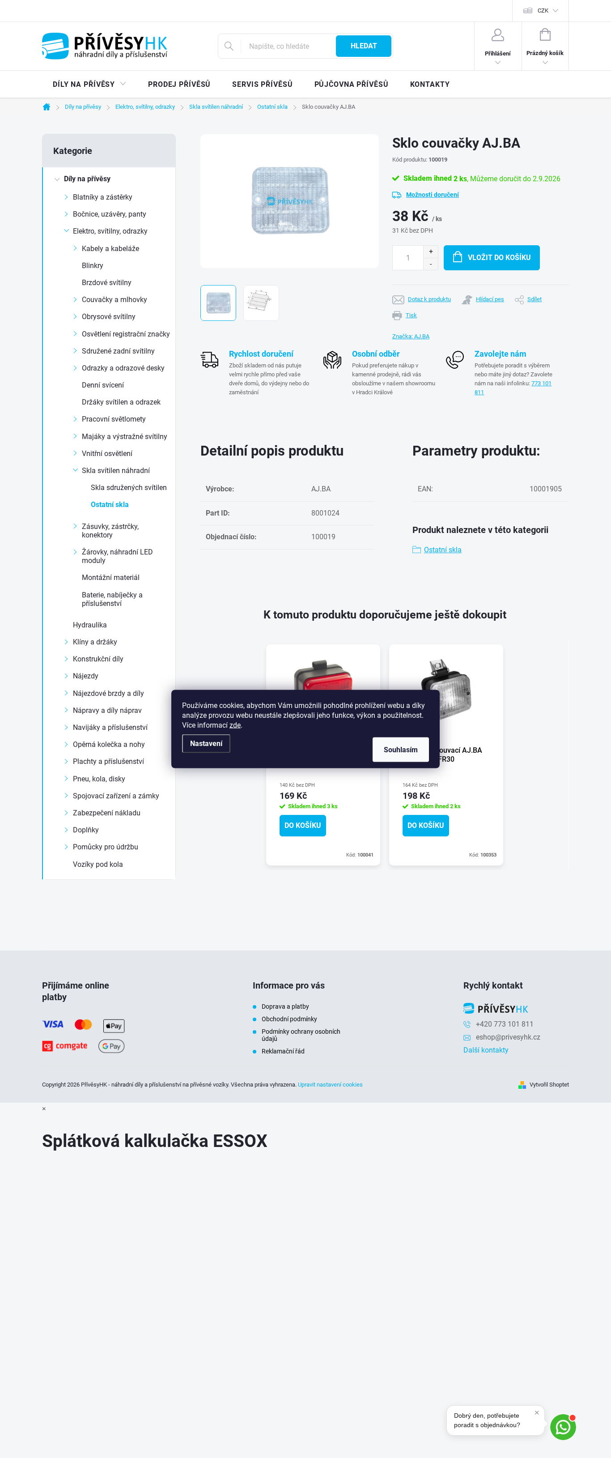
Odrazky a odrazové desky (123, 368)
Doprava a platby (285, 1006)
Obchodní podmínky (289, 1019)
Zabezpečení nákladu (106, 813)
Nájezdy (85, 676)
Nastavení (206, 743)
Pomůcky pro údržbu (105, 847)
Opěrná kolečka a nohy (109, 744)
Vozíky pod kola (98, 864)
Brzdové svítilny (107, 282)
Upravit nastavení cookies (330, 1084)
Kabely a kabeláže (110, 248)
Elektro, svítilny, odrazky (110, 231)
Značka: (410, 336)
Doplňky (86, 830)
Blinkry (92, 265)
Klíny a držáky (95, 642)
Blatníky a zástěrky (102, 197)
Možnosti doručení (432, 194)
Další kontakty (486, 1050)
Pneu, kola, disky (99, 779)
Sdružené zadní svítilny (118, 351)
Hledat (364, 46)
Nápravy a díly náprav (107, 710)
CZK (543, 10)
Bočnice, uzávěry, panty (109, 214)
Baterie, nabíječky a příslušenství (112, 599)
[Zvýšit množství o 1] (430, 252)
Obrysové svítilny (109, 316)
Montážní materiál (111, 577)
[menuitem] (89, 84)
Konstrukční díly (98, 659)
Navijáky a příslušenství (110, 727)
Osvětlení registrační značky (126, 334)
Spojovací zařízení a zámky (116, 796)
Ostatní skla (110, 504)
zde (235, 725)
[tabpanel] (446, 755)
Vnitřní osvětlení (107, 453)
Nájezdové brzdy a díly (108, 693)
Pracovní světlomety (114, 419)
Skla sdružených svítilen (129, 487)
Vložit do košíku (499, 257)
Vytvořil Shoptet (549, 1084)
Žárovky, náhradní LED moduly (117, 556)
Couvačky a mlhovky (114, 299)
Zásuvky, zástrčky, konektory (110, 530)
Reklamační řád (283, 1051)
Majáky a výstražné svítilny (124, 436)
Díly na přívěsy (87, 179)
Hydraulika (90, 625)
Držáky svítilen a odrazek (121, 402)
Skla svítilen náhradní (116, 470)
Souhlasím (401, 750)
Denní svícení (103, 385)
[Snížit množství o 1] (430, 264)
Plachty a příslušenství (108, 761)
